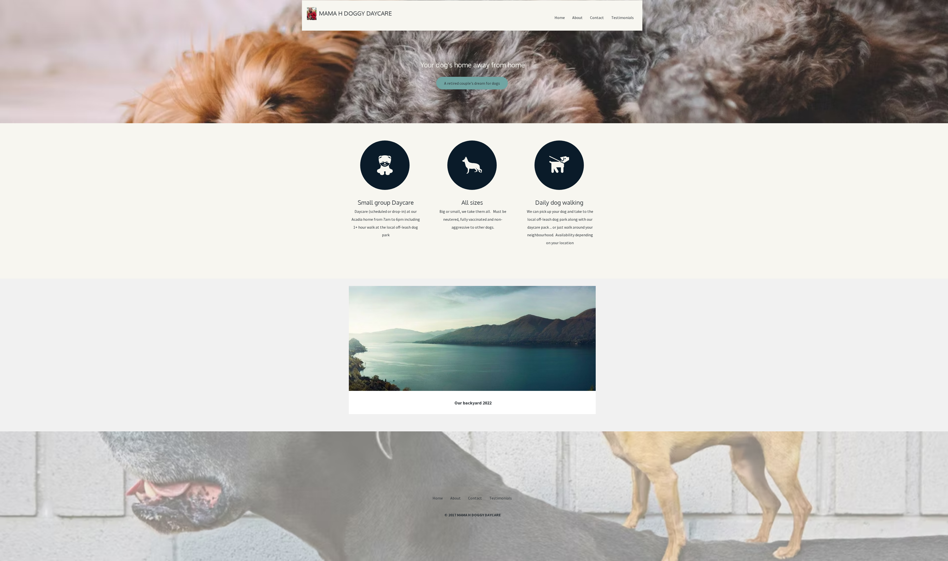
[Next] (589, 350)
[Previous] (356, 350)
